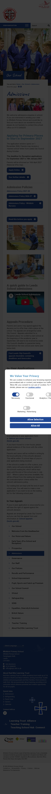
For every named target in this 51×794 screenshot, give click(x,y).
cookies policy (34, 387)
